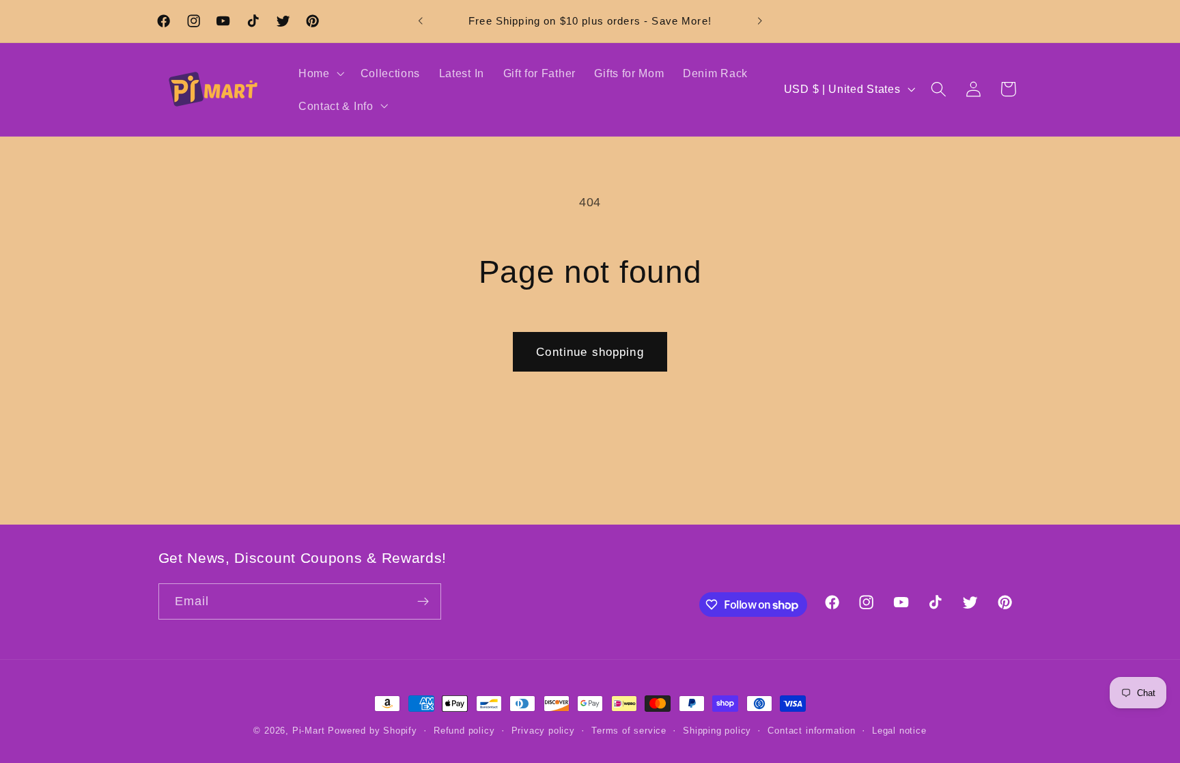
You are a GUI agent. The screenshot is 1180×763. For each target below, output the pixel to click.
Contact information (811, 731)
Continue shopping (590, 352)
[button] (320, 73)
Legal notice (899, 731)
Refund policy (464, 731)
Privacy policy (543, 731)
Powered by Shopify (372, 731)
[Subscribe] (423, 601)
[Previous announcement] (421, 21)
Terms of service (628, 731)
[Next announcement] (759, 21)
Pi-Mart (308, 731)
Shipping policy (717, 731)
